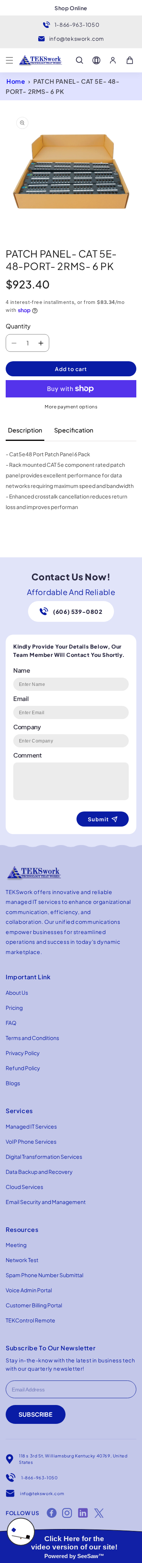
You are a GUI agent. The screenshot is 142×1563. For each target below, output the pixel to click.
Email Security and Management (46, 1201)
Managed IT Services (31, 1126)
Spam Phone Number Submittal (44, 1275)
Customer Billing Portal (34, 1305)
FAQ (11, 1022)
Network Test (22, 1259)
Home (15, 81)
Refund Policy (23, 1067)
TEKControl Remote (30, 1320)
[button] (9, 60)
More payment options (71, 407)
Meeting (16, 1244)
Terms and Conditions (32, 1037)
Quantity (18, 326)
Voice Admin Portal (29, 1290)
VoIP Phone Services (31, 1141)
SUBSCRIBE (36, 1414)
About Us (17, 992)
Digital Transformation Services (44, 1156)
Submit (98, 819)
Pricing (14, 1007)
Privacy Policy (23, 1052)
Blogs (13, 1083)
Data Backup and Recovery (39, 1171)
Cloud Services (24, 1186)
